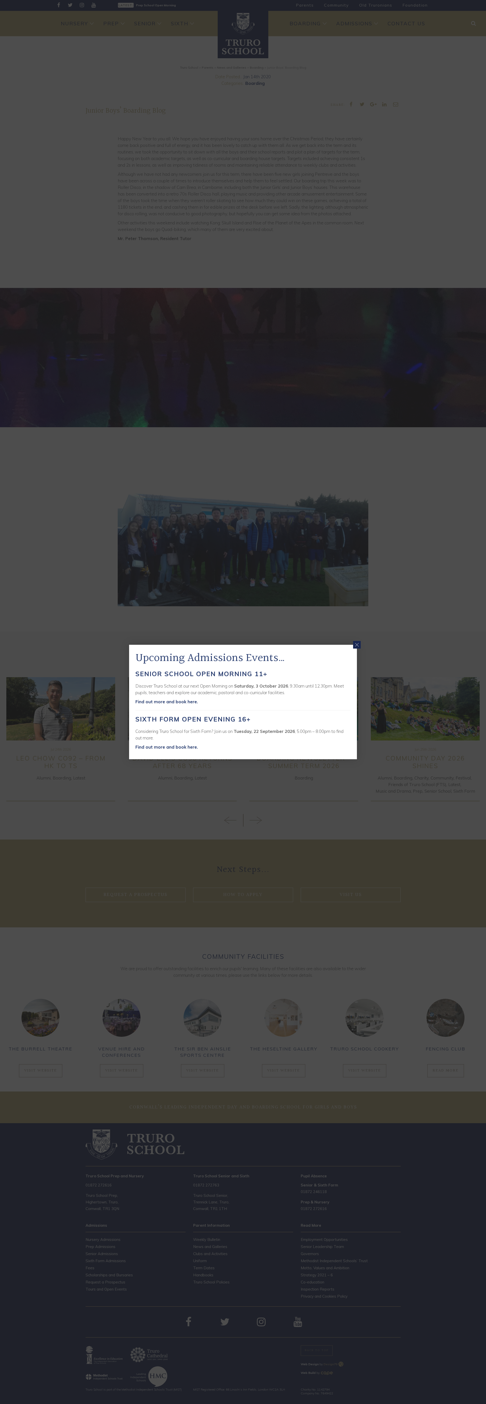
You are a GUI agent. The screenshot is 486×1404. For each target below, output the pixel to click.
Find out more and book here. (166, 701)
